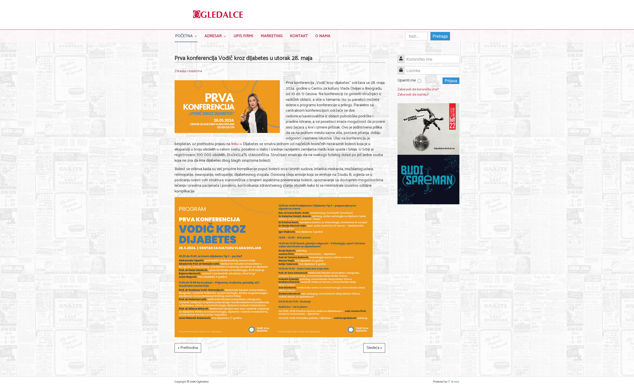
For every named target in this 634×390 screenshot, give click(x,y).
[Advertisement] (428, 284)
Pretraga (440, 36)
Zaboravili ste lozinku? (413, 95)
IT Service (453, 381)
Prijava (451, 80)
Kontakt (299, 36)
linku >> (236, 144)
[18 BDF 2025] (428, 129)
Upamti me (406, 80)
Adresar (213, 36)
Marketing (272, 36)
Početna (184, 36)
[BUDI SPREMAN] (428, 179)
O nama (322, 36)
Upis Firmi (243, 36)
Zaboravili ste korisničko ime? (418, 89)
